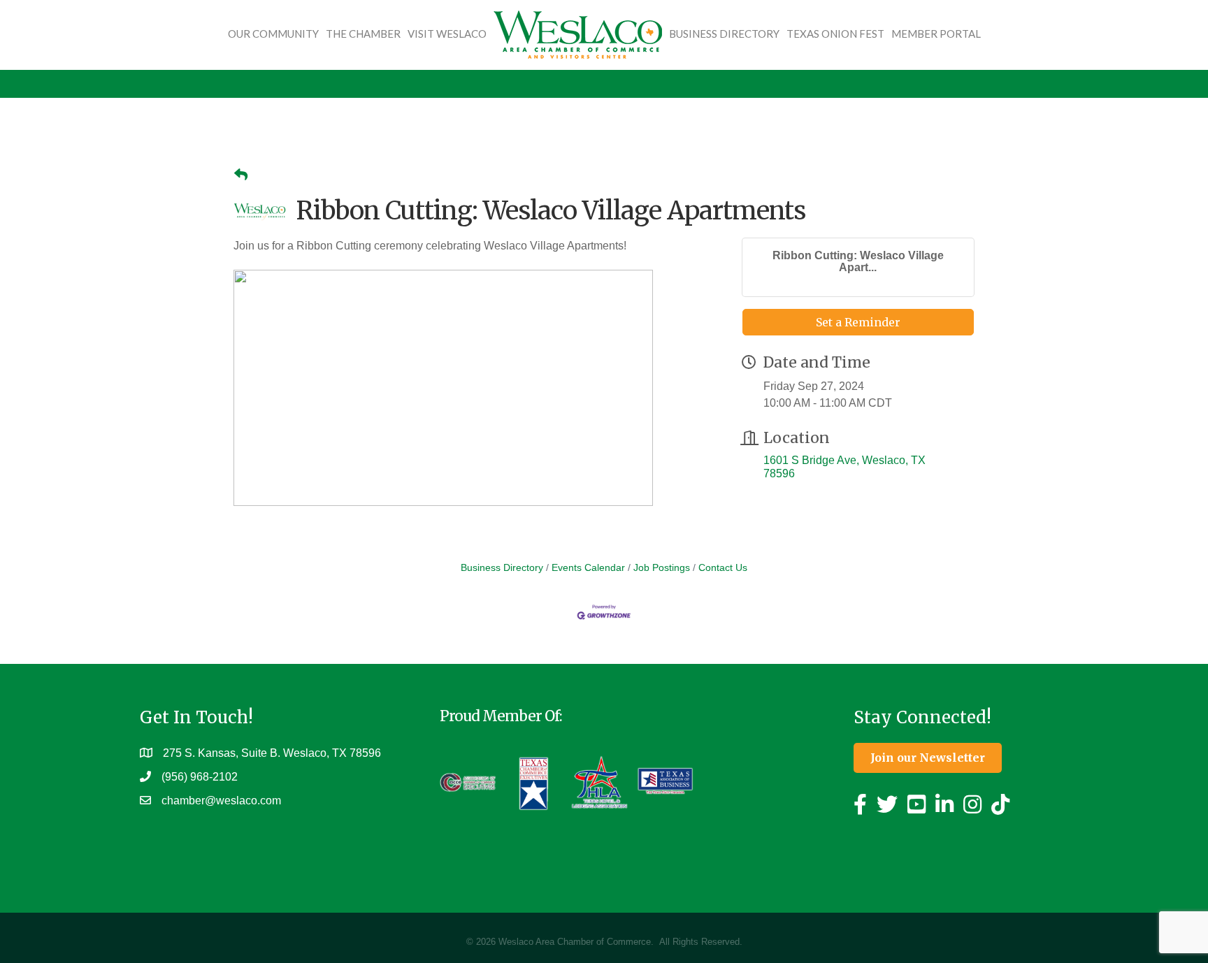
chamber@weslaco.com (221, 800)
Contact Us (722, 568)
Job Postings (661, 568)
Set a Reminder (858, 322)
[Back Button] (240, 175)
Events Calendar (588, 568)
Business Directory (724, 33)
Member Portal (936, 33)
